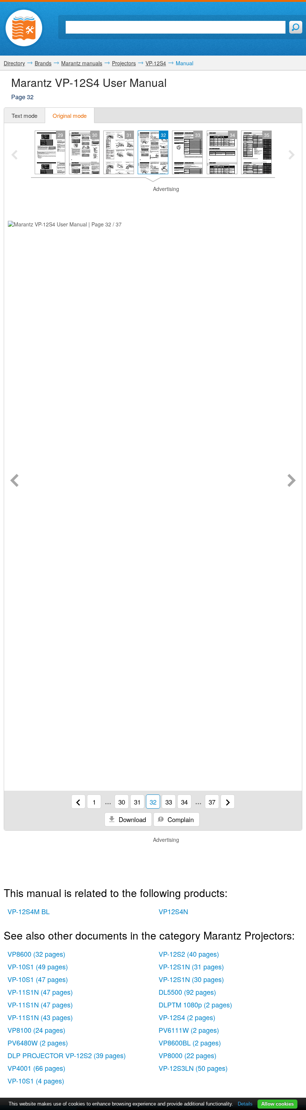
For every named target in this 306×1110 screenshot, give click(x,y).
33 (168, 801)
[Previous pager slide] (14, 155)
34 (184, 801)
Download (131, 819)
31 (137, 801)
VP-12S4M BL (28, 911)
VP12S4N (173, 911)
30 (121, 801)
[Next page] (291, 481)
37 (212, 801)
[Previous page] (14, 481)
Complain (180, 819)
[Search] (295, 27)
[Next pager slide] (291, 155)
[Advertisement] (153, 202)
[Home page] (23, 27)
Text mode (24, 115)
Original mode (70, 115)
